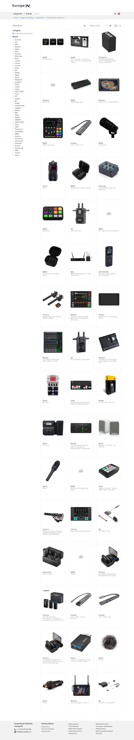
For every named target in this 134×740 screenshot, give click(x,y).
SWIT (17, 150)
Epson (17, 77)
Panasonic (19, 129)
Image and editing (26, 18)
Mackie (17, 110)
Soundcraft (19, 148)
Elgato (17, 75)
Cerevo (17, 63)
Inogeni (17, 98)
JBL (16, 101)
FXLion (17, 84)
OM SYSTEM (19, 122)
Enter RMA (99, 733)
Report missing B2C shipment (104, 731)
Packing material (100, 729)
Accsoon (18, 40)
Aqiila (17, 49)
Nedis (17, 115)
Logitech (18, 108)
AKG (16, 44)
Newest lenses (72, 733)
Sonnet (17, 146)
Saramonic (19, 139)
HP (16, 96)
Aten (16, 51)
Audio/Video (40, 18)
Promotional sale (73, 726)
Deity (17, 68)
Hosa (17, 94)
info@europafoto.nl (24, 732)
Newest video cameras (75, 731)
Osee (17, 124)
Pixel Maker (19, 131)
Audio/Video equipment (24, 33)
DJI (16, 70)
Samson (18, 136)
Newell (17, 117)
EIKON (17, 73)
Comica (17, 65)
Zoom (17, 155)
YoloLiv (17, 153)
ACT (16, 42)
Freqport (18, 82)
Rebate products (73, 724)
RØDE (17, 134)
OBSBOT (18, 120)
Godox (17, 87)
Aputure (18, 47)
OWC (17, 127)
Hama (17, 89)
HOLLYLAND (19, 91)
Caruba (17, 61)
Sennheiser (19, 141)
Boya (17, 58)
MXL (16, 113)
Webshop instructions (102, 724)
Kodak (17, 103)
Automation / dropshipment (104, 726)
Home (16, 18)
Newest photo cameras (75, 729)
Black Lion (18, 56)
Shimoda (18, 143)
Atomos (18, 54)
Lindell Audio (19, 106)
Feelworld (18, 80)
